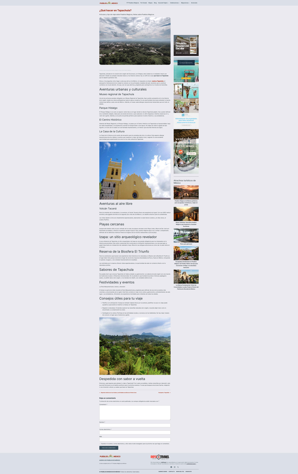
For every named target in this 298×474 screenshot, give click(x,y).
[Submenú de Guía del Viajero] (168, 2)
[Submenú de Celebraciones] (179, 2)
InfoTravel (163, 462)
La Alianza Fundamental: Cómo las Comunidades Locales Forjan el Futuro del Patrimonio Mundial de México (186, 287)
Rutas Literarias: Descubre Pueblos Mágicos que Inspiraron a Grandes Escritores (186, 224)
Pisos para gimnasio (186, 244)
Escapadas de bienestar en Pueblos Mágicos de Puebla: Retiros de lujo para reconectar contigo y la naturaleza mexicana (186, 264)
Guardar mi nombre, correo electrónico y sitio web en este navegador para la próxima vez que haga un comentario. (135, 443)
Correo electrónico (105, 429)
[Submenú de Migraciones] (189, 2)
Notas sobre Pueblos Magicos (143, 14)
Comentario (103, 404)
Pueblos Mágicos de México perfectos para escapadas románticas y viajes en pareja (186, 203)
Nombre (102, 422)
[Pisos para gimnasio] (186, 236)
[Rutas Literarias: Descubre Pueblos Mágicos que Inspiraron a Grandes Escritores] (186, 214)
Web (100, 436)
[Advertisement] (186, 21)
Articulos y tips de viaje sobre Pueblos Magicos (115, 14)
